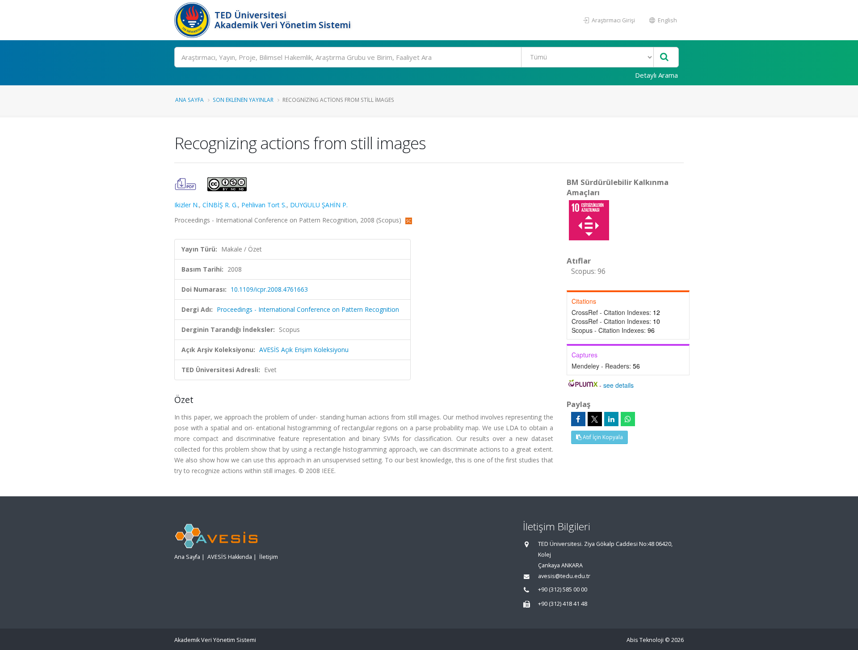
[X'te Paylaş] (595, 419)
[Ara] (664, 57)
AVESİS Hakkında (229, 557)
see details (618, 385)
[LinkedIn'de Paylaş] (611, 419)
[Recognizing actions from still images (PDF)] (186, 183)
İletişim (268, 557)
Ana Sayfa (189, 99)
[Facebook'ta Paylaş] (578, 419)
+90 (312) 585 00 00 (562, 589)
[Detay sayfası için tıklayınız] (589, 219)
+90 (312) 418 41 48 (562, 604)
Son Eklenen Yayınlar (243, 99)
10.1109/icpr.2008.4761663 (269, 289)
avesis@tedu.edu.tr (564, 576)
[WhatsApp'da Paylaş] (628, 419)
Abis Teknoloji (645, 640)
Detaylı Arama (656, 75)
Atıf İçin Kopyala (602, 437)
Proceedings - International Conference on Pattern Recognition (308, 309)
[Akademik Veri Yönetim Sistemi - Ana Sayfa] (193, 20)
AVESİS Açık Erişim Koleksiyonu (304, 349)
